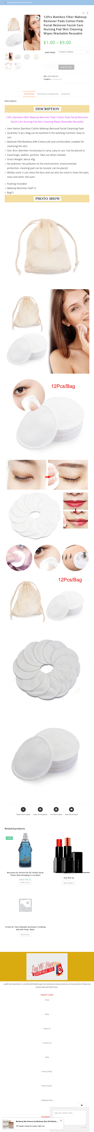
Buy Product (69, 883)
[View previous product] (83, 13)
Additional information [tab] (47, 94)
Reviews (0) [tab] (65, 94)
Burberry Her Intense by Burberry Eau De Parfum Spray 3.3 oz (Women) (37, 1121)
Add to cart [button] (25, 882)
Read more (25, 935)
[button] (37, 18)
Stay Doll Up (69, 878)
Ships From (50, 52)
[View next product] (87, 13)
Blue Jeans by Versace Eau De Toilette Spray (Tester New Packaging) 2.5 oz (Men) (25, 873)
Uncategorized (56, 79)
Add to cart (66, 67)
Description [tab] (29, 94)
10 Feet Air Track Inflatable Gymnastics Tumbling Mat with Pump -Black (25, 928)
